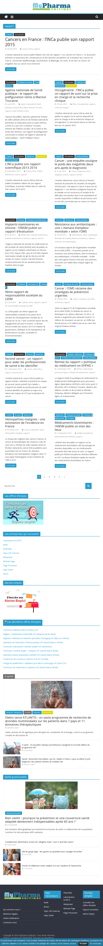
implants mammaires (39, 235)
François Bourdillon (20, 107)
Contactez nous (10, 922)
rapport (37, 49)
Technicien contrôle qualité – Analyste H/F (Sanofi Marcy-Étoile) (30, 650)
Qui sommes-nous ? (12, 909)
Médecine (30, 156)
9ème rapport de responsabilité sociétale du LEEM (24, 295)
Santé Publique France (20, 111)
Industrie (21, 284)
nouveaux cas (84, 299)
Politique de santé (25, 82)
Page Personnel (10, 565)
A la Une (59, 220)
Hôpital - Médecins (75, 354)
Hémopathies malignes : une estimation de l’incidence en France (25, 422)
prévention (59, 302)
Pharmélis (7, 549)
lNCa (31, 49)
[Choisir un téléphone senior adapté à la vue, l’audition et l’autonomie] (12, 864)
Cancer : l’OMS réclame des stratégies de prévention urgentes (73, 291)
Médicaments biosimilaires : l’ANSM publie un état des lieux (74, 426)
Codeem (24, 302)
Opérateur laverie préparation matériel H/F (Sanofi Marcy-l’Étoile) (31, 655)
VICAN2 (79, 175)
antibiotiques (77, 235)
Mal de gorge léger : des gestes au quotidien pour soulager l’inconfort (52, 851)
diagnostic (82, 171)
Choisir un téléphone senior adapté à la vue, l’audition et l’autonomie (51, 865)
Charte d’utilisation (11, 918)
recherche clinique (62, 107)
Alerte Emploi (88, 914)
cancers (25, 49)
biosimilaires (87, 433)
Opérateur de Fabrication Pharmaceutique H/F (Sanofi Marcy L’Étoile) (33, 642)
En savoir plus (95, 944)
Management (33, 284)
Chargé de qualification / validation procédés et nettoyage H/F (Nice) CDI (34, 663)
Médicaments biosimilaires (65, 436)
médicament (87, 369)
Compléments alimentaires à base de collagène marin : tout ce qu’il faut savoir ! (39, 842)
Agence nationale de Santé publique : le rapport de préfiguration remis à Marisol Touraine (25, 95)
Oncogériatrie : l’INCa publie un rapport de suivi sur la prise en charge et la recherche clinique (76, 95)
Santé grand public (13, 813)
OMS (85, 235)
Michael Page (9, 561)
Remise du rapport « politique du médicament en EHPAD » (75, 363)
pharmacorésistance (79, 238)
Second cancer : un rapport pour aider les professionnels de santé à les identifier (25, 362)
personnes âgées (61, 372)
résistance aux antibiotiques (65, 242)
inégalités (58, 175)
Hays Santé (8, 569)
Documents (19, 34)
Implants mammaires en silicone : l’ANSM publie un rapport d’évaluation (23, 227)
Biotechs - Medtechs (14, 712)
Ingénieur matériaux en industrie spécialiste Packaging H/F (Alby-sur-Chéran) (36, 638)
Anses (5, 574)
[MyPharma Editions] (6, 17)
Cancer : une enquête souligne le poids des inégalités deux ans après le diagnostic (76, 164)
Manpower (7, 557)
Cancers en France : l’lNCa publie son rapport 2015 (49, 41)
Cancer (9, 34)
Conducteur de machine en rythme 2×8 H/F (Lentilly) (25, 659)
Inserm (65, 175)
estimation (35, 430)
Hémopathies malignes (14, 433)
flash (28, 235)
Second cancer (17, 372)
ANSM (23, 235)
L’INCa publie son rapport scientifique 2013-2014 (23, 165)
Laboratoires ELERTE (12, 540)
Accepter (83, 944)
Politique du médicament (36, 220)
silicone (41, 238)
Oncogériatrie (82, 104)
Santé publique (12, 160)
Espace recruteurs (90, 909)
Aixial (5, 544)
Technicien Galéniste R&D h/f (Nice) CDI (20, 630)
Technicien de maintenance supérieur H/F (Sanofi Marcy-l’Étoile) (30, 667)
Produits (70, 418)
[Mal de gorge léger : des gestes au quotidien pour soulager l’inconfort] (12, 850)
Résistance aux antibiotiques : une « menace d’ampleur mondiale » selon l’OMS (76, 227)
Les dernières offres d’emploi (24, 621)
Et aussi (21, 220)
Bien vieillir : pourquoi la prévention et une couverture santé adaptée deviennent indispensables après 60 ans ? (47, 819)
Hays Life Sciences (11, 553)
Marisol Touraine (35, 107)
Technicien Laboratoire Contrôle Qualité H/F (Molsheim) (27, 646)
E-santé (27, 712)
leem (31, 302)
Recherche (71, 86)
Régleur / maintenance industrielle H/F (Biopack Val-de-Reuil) (29, 634)
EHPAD (79, 369)
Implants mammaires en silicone (17, 238)
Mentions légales (10, 914)
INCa (74, 104)
